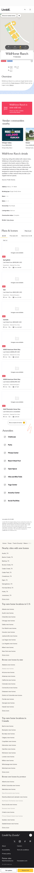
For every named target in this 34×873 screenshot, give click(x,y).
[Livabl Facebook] (25, 841)
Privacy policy (6, 853)
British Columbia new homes (11, 785)
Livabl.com (4, 530)
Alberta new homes (8, 781)
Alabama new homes (8, 665)
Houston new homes (8, 632)
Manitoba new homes (8, 789)
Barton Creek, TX (7, 557)
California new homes (9, 680)
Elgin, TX (4, 580)
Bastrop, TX (5, 561)
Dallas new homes (7, 624)
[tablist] (17, 236)
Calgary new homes (8, 737)
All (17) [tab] (4, 236)
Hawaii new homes (8, 707)
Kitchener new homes (9, 753)
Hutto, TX (5, 591)
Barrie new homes (7, 726)
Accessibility (6, 850)
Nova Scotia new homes (9, 804)
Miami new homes (8, 647)
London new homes (8, 756)
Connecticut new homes (9, 688)
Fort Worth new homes (9, 628)
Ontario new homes (8, 812)
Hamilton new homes (8, 749)
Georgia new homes (8, 703)
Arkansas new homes (8, 676)
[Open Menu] (30, 9)
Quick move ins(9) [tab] (26, 235)
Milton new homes (8, 760)
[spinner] (25, 9)
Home (4, 543)
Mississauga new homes (9, 764)
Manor (12, 85)
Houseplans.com (22, 861)
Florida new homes (8, 699)
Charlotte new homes (8, 617)
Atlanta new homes (8, 609)
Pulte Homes (18, 56)
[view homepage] (6, 10)
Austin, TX (5, 553)
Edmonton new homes (9, 745)
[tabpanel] (17, 333)
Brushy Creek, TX (7, 565)
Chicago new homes (8, 621)
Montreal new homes (8, 768)
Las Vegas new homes (9, 640)
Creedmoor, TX (7, 576)
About (4, 846)
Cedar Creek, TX (7, 568)
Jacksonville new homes (9, 636)
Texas (9, 543)
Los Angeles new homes (9, 643)
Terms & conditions (23, 850)
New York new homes (9, 651)
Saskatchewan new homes (10, 823)
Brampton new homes (9, 730)
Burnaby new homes (8, 734)
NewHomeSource (7, 861)
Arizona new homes (8, 672)
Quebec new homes (8, 820)
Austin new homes (8, 613)
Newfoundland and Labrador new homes (14, 797)
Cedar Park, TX (6, 572)
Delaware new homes (9, 691)
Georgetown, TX (7, 584)
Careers (19, 846)
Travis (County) (17, 543)
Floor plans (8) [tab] (14, 235)
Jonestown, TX (6, 595)
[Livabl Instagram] (20, 841)
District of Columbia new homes (12, 695)
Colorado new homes (8, 684)
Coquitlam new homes (9, 741)
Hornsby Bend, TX (7, 588)
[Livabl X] (14, 841)
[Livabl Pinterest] (30, 841)
